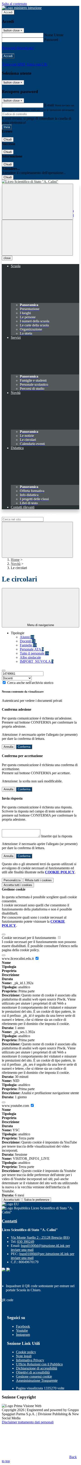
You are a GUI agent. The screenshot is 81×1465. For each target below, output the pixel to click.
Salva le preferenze (36, 1199)
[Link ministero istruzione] (22, 8)
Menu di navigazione (40, 625)
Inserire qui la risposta (56, 836)
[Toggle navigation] (37, 238)
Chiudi (8, 139)
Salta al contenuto (14, 4)
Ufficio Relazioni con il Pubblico (39, 1364)
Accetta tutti (18, 885)
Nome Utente (53, 35)
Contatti (9, 1221)
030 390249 (25, 1241)
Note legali (24, 1356)
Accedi (8, 12)
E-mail (49, 105)
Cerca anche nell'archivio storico (30, 683)
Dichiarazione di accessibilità (36, 1368)
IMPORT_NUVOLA (36, 661)
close (7, 258)
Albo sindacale (30, 657)
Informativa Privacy (30, 1360)
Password (51, 40)
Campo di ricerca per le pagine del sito (29, 515)
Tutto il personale (34, 653)
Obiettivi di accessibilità (33, 1372)
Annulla (8, 746)
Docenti (27, 641)
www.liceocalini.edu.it (18, 958)
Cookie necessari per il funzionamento (29, 938)
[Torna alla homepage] (40, 182)
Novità (15, 564)
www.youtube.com (16, 1106)
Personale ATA (32, 649)
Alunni (27, 637)
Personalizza (12, 880)
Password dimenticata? (18, 48)
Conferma (24, 746)
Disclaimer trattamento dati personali (28, 1422)
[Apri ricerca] (37, 202)
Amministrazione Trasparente (37, 1380)
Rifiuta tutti (38, 880)
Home (15, 560)
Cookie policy (26, 1352)
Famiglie (28, 645)
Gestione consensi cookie (34, 1376)
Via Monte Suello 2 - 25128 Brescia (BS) (40, 1237)
